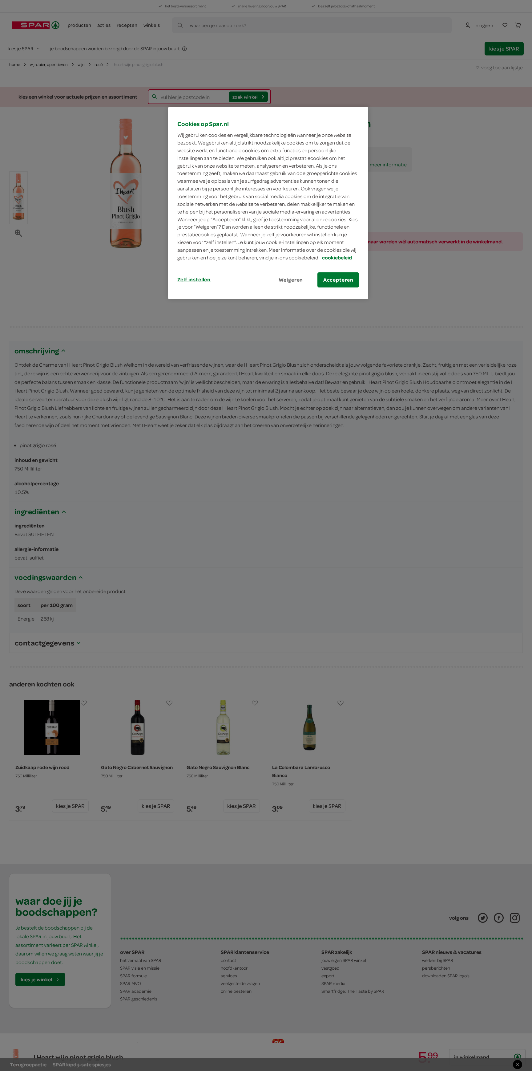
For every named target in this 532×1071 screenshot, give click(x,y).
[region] (268, 203)
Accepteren (338, 279)
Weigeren (291, 279)
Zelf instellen (194, 279)
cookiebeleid (337, 257)
